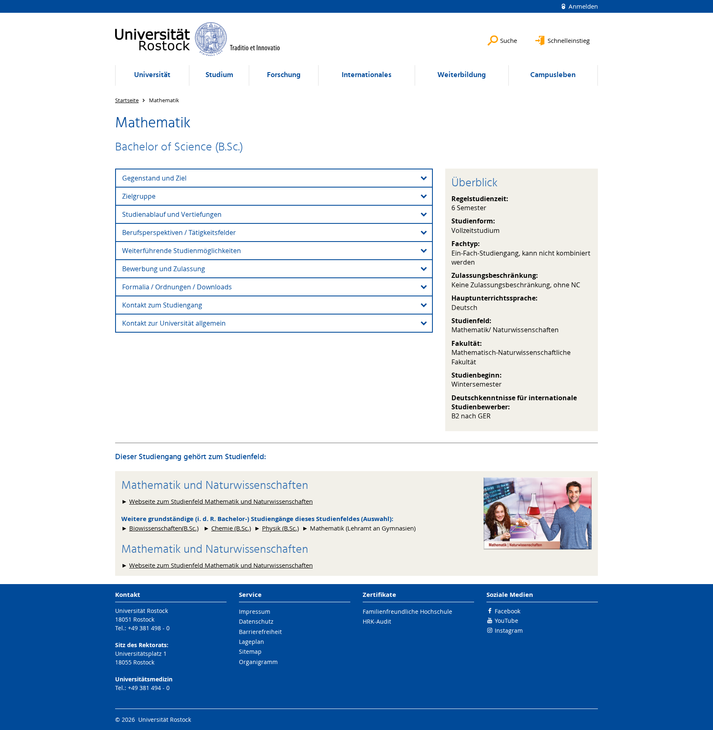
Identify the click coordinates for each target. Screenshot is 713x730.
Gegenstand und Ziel (154, 178)
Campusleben (553, 75)
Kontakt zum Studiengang (162, 305)
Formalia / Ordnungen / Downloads (177, 286)
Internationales (367, 75)
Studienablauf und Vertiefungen (172, 214)
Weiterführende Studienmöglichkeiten (181, 250)
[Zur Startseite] (197, 39)
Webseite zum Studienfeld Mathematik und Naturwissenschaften (221, 501)
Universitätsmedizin (143, 679)
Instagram (509, 630)
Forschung (283, 75)
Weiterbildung (461, 75)
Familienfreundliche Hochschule (407, 611)
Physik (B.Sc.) (280, 528)
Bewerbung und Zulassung (163, 268)
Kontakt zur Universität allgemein (174, 323)
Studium (219, 75)
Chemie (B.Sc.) (231, 528)
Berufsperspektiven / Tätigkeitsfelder (179, 232)
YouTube (506, 620)
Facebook (507, 611)
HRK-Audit (377, 621)
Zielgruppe (139, 196)
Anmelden (582, 6)
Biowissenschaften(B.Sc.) (163, 528)
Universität (152, 75)
